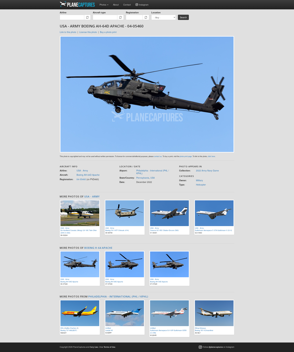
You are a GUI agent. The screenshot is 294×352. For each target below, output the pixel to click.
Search (183, 17)
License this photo (88, 32)
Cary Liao (94, 347)
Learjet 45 (109, 330)
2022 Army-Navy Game (207, 170)
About (116, 4)
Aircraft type (99, 12)
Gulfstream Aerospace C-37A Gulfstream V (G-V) (213, 230)
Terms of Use (109, 347)
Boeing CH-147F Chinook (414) (117, 230)
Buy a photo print (108, 32)
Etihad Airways (200, 328)
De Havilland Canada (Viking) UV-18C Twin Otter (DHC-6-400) (78, 231)
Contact (127, 4)
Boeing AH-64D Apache (88, 174)
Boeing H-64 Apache (98, 248)
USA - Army (82, 170)
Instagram (144, 4)
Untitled (108, 328)
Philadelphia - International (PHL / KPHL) (152, 172)
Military (199, 180)
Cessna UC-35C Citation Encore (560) (164, 230)
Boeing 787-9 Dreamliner (204, 330)
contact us (158, 156)
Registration (132, 12)
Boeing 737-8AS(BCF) (68, 330)
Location (156, 12)
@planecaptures (216, 347)
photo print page (186, 156)
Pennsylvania (142, 177)
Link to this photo (68, 32)
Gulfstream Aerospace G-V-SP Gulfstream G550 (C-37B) (168, 331)
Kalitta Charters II (71, 328)
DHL (62, 328)
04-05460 (81, 179)
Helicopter (201, 184)
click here (211, 156)
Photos (103, 4)
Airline (63, 12)
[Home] (78, 4)
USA (152, 177)
